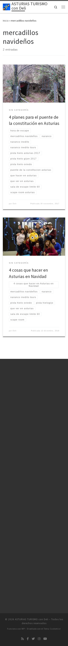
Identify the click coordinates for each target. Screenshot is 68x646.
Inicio (6, 20)
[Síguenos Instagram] (39, 638)
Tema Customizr (52, 628)
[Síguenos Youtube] (45, 638)
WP (23, 628)
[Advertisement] (34, 405)
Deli (14, 204)
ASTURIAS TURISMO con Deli (31, 619)
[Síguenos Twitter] (33, 638)
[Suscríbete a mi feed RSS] (22, 638)
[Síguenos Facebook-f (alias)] (28, 638)
